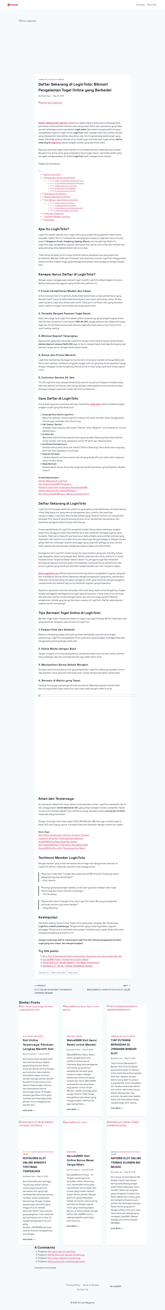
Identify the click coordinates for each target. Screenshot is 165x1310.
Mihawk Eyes (46, 96)
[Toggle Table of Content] (40, 171)
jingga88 (114, 1036)
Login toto (95, 404)
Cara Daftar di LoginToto (55, 194)
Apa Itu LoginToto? (52, 174)
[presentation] (38, 1018)
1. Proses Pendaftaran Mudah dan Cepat (69, 181)
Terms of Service (90, 1285)
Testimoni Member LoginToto (57, 216)
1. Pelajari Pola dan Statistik (64, 203)
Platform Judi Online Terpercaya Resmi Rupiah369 (62, 487)
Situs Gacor (38, 1152)
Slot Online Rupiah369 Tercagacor (55, 484)
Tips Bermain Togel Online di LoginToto (61, 200)
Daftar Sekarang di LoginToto (58, 197)
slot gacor (73, 973)
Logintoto (42, 79)
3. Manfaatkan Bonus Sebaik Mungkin (68, 208)
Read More (29, 1110)
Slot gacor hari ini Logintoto (61, 1251)
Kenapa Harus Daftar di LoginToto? (59, 178)
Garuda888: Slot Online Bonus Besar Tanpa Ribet (80, 1160)
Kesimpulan (49, 220)
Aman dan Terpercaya (53, 213)
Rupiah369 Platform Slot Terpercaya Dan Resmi (61, 848)
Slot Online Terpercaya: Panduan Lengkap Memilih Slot (38, 1044)
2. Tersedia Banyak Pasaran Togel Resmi (69, 183)
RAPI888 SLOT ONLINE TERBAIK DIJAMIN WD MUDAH (68, 966)
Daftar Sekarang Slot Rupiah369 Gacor (57, 490)
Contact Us (82, 1289)
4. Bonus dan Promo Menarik (65, 188)
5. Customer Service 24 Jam (65, 191)
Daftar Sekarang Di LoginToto (53, 123)
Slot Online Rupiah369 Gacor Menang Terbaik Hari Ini (63, 494)
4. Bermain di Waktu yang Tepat (66, 211)
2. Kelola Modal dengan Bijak (65, 206)
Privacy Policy (73, 1285)
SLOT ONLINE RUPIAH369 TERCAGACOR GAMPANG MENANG (53, 989)
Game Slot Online (74, 1036)
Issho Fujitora (30, 1054)
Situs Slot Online (56, 79)
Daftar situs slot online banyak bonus (66, 1261)
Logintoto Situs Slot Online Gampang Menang (60, 838)
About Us (151, 4)
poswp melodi (74, 1050)
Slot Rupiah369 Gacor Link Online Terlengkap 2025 (63, 845)
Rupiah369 (27, 1152)
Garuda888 (71, 1152)
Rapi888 (114, 1152)
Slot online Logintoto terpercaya (64, 1258)
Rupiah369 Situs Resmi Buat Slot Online (57, 841)
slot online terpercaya (33, 1036)
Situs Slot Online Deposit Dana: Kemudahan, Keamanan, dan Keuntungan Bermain (82, 956)
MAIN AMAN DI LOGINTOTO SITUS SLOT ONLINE (108, 988)
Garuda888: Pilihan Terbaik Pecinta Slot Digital (66, 959)
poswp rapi (117, 1058)
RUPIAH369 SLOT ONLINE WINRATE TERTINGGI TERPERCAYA (71, 962)
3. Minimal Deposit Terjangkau (66, 186)
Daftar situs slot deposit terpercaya (66, 1254)
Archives (140, 4)
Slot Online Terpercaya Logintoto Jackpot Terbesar (63, 835)
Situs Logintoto (46, 573)
